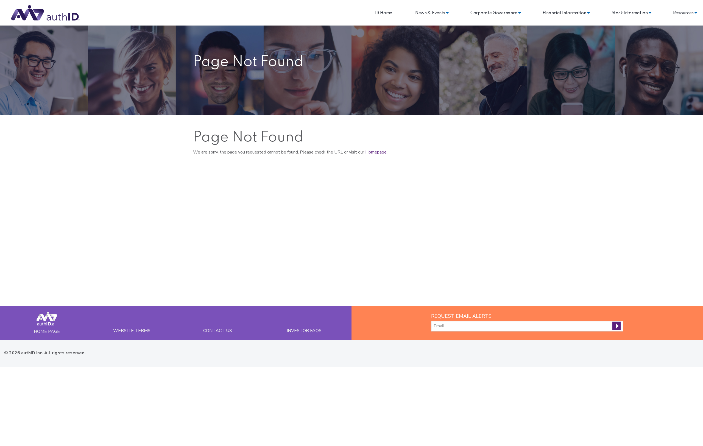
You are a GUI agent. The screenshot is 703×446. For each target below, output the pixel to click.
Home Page (47, 331)
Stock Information (630, 13)
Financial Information (564, 13)
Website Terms (131, 330)
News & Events (430, 13)
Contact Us (217, 330)
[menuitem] (383, 13)
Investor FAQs (304, 330)
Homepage (376, 152)
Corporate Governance (493, 13)
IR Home (383, 13)
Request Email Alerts (461, 316)
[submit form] (616, 326)
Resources (683, 13)
